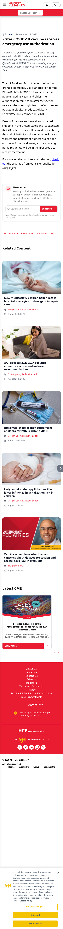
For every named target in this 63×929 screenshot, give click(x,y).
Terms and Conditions (31, 686)
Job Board (31, 682)
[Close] (58, 872)
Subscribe (47, 208)
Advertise (31, 672)
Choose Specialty (28, 12)
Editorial (31, 679)
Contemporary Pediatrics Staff (22, 374)
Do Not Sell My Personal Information (31, 693)
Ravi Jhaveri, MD (15, 565)
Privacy (31, 690)
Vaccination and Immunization (19, 233)
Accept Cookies (35, 923)
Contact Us (31, 675)
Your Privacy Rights (31, 697)
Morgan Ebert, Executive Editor (22, 309)
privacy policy (10, 217)
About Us (31, 668)
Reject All (35, 915)
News (36, 766)
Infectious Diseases (46, 233)
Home (11, 766)
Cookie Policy (26, 900)
